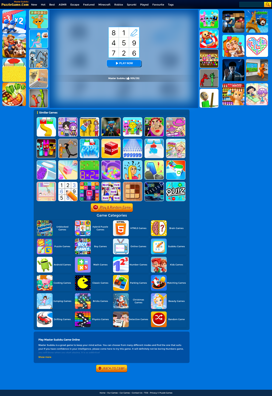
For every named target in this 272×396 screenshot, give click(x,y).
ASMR (63, 4)
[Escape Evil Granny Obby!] (154, 118)
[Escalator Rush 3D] (46, 161)
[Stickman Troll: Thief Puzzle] (38, 50)
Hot (43, 4)
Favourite (158, 4)
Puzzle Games (165, 393)
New (34, 4)
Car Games (125, 393)
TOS (146, 393)
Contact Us (137, 393)
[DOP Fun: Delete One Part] (89, 118)
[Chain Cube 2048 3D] (111, 140)
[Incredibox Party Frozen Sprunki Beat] (209, 11)
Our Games (112, 393)
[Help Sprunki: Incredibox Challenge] (38, 11)
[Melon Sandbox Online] (38, 90)
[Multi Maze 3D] (111, 161)
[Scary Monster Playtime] (111, 118)
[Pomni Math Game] (111, 183)
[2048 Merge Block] (89, 183)
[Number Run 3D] (154, 161)
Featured (89, 4)
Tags (171, 4)
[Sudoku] (68, 183)
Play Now (126, 63)
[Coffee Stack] (175, 161)
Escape (74, 4)
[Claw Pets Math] (46, 183)
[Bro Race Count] (89, 140)
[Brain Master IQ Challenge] (132, 161)
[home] (15, 4)
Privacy (153, 393)
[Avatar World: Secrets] (68, 118)
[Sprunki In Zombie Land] (46, 140)
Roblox (118, 4)
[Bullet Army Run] (46, 118)
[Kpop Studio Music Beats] (209, 50)
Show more (44, 357)
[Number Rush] (132, 140)
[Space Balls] (154, 183)
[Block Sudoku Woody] (132, 183)
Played (144, 4)
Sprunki (131, 4)
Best (52, 4)
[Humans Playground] (68, 140)
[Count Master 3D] (154, 140)
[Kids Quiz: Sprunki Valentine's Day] (132, 118)
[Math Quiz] (175, 183)
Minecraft (104, 4)
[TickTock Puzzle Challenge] (38, 70)
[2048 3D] (68, 161)
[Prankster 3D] (209, 90)
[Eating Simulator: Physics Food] (38, 30)
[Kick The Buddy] (209, 30)
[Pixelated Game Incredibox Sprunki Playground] (209, 70)
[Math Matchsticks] (89, 161)
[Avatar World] (175, 118)
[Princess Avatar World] (175, 140)
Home (102, 393)
